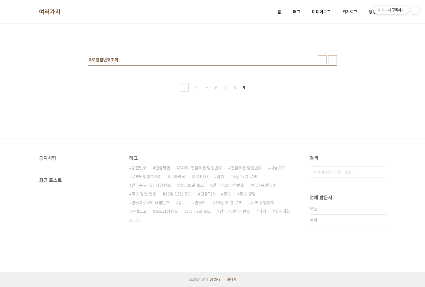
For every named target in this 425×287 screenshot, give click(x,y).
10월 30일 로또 (228, 202)
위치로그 (349, 11)
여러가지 (49, 12)
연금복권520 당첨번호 (151, 202)
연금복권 (162, 168)
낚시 (262, 211)
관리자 (231, 279)
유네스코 (139, 211)
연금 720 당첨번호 (228, 185)
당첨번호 (139, 168)
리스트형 (332, 59)
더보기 (134, 220)
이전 (184, 87)
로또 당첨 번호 (144, 194)
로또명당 (177, 176)
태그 (296, 11)
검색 (380, 172)
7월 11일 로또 (198, 211)
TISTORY (214, 279)
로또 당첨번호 (262, 202)
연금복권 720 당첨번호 (151, 185)
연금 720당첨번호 (234, 211)
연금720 (207, 194)
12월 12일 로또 (178, 194)
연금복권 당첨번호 (246, 168)
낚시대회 (282, 211)
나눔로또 (278, 168)
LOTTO (201, 176)
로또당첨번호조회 (147, 176)
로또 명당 (248, 194)
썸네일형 (322, 59)
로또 (227, 194)
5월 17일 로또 (245, 176)
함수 (182, 202)
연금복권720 (264, 185)
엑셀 (220, 176)
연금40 (201, 202)
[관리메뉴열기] (415, 10)
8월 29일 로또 (192, 185)
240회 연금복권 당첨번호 (200, 168)
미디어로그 (321, 11)
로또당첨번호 (166, 211)
